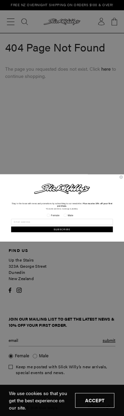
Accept (94, 400)
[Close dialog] (121, 176)
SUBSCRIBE (62, 229)
